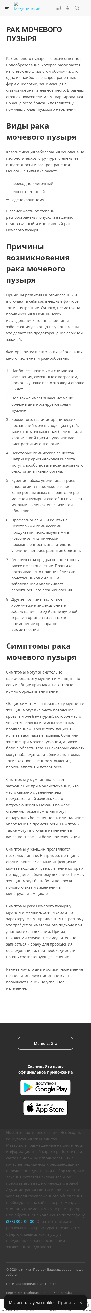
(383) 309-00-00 (20, 1221)
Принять (66, 1302)
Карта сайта (63, 1292)
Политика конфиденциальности (31, 1283)
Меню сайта (45, 1043)
